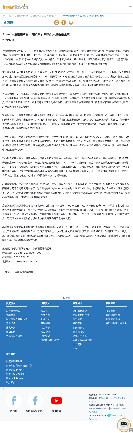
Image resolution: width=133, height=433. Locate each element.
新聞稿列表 (53, 16)
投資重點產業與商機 (16, 319)
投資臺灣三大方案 (38, 16)
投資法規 (45, 335)
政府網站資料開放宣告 (99, 408)
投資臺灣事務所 (21, 16)
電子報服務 (79, 331)
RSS (75, 348)
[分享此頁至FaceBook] (64, 22)
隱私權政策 (115, 408)
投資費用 (45, 331)
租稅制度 (45, 323)
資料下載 (77, 323)
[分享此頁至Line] (57, 22)
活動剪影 (77, 319)
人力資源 (45, 327)
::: (4, 388)
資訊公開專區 (80, 335)
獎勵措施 (10, 323)
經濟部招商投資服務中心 (19, 365)
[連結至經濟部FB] (14, 400)
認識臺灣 (10, 314)
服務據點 (110, 310)
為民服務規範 (80, 310)
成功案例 (10, 331)
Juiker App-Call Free (98, 415)
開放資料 (77, 344)
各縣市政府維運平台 (116, 323)
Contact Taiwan (15, 378)
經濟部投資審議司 (15, 374)
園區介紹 (45, 319)
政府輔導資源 (113, 314)
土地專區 (45, 314)
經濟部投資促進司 (15, 369)
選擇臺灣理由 (13, 310)
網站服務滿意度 (81, 314)
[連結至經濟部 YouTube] (56, 400)
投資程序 (45, 310)
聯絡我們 (10, 382)
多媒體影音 (79, 327)
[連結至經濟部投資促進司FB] (35, 400)
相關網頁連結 (113, 319)
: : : (3, 16)
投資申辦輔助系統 (50, 340)
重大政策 (10, 327)
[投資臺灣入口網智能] (124, 425)
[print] (71, 22)
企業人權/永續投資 (82, 340)
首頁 (10, 16)
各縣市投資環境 (14, 335)
